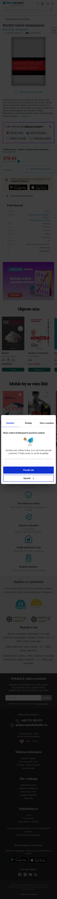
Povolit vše (28, 470)
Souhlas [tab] (10, 423)
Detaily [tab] (28, 423)
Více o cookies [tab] (47, 423)
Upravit (26, 478)
